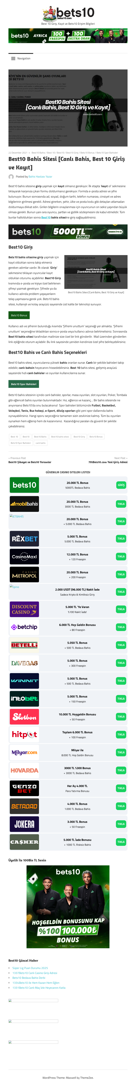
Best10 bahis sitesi (60, 436)
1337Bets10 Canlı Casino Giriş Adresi (34, 973)
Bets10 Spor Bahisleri (107, 152)
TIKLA (121, 504)
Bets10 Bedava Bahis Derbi (28, 978)
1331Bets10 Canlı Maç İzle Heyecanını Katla (39, 988)
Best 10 (51, 152)
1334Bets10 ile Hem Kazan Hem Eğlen (35, 983)
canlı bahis (40, 443)
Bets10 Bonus (87, 152)
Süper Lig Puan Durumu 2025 (30, 968)
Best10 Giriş (72, 152)
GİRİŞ (121, 485)
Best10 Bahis (38, 152)
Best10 (60, 152)
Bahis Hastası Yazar (40, 176)
